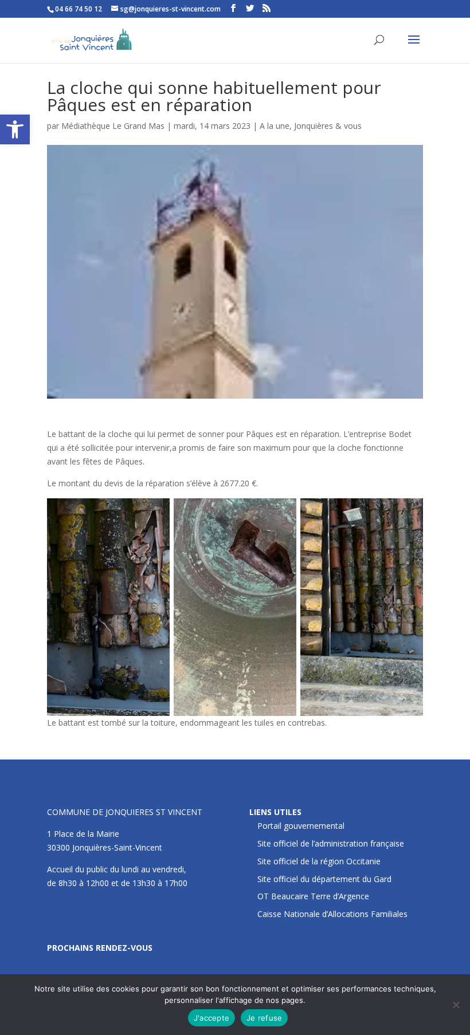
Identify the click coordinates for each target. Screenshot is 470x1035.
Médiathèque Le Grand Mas (112, 125)
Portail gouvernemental (300, 825)
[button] (15, 129)
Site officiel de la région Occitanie (319, 861)
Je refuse (264, 1017)
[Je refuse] (455, 1004)
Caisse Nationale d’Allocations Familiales (332, 913)
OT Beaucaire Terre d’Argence (313, 896)
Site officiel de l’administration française (330, 843)
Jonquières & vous (328, 125)
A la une (274, 125)
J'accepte (211, 1017)
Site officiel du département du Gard (324, 878)
